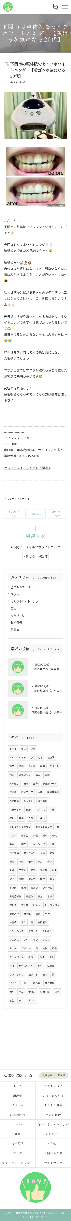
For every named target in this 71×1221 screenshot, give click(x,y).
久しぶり (47, 931)
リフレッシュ (16, 974)
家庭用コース (50, 783)
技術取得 (42, 800)
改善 (23, 887)
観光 (52, 878)
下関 (52, 809)
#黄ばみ (29, 556)
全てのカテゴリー (22, 587)
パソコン (14, 983)
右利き (13, 905)
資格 (21, 818)
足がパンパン (52, 905)
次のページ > (57, 514)
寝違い (34, 887)
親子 (23, 844)
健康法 (15, 629)
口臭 (56, 991)
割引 (40, 965)
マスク (13, 835)
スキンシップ (38, 844)
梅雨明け (42, 922)
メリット (28, 800)
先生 (45, 948)
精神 (30, 861)
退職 (42, 852)
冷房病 (13, 922)
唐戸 (42, 878)
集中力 (13, 844)
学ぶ (11, 878)
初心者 (36, 983)
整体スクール (26, 965)
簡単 (11, 766)
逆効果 (43, 870)
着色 (11, 1000)
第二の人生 (30, 852)
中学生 (24, 835)
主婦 (11, 870)
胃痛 (47, 774)
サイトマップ (53, 1163)
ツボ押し (47, 887)
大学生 (27, 913)
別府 (38, 913)
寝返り (29, 896)
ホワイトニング (44, 826)
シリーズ (33, 931)
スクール (16, 594)
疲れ (21, 1000)
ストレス (40, 809)
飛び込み (14, 913)
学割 (40, 861)
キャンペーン (16, 956)
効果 (33, 748)
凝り (45, 835)
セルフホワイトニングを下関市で (27, 467)
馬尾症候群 (15, 896)
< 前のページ (13, 514)
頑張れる (33, 974)
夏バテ (31, 956)
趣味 (11, 991)
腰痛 (21, 766)
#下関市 (16, 547)
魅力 (26, 983)
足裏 (40, 757)
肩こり (32, 1000)
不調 (21, 861)
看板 (49, 896)
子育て (22, 870)
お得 (11, 965)
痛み (26, 783)
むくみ (36, 905)
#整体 (43, 556)
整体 (23, 748)
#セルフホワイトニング (43, 547)
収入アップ (27, 792)
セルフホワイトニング (17, 499)
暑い (35, 939)
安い (49, 861)
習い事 (13, 792)
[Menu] (64, 7)
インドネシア (16, 931)
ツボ (42, 956)
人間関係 (14, 800)
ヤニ (21, 991)
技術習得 (16, 622)
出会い (41, 818)
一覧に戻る (35, 514)
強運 (11, 774)
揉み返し (14, 783)
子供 (35, 835)
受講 (52, 852)
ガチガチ (26, 948)
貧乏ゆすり (15, 809)
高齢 (21, 878)
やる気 (32, 878)
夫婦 (52, 844)
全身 (35, 783)
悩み (38, 774)
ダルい (46, 939)
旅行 (47, 913)
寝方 (40, 896)
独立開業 (49, 983)
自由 (54, 870)
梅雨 (11, 861)
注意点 (50, 965)
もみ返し (14, 939)
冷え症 (32, 766)
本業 (40, 792)
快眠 (45, 974)
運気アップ (25, 774)
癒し (11, 818)
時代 (54, 835)
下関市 (13, 748)
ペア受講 (14, 852)
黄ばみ (32, 991)
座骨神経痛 (53, 792)
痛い (26, 939)
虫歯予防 (45, 991)
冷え (23, 922)
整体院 (13, 887)
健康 (28, 809)
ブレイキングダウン (20, 826)
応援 (54, 948)
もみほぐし (18, 615)
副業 (13, 608)
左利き (24, 905)
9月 (51, 956)
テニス (13, 948)
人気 (30, 818)
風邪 (33, 870)
